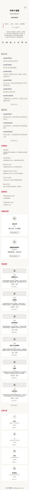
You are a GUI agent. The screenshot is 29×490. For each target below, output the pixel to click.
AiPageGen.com (8, 202)
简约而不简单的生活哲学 (10, 61)
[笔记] (10, 42)
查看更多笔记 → (14, 140)
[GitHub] (3, 42)
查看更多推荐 (14, 405)
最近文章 (4, 54)
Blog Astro (6, 184)
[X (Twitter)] (18, 42)
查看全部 (14, 427)
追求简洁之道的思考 (9, 92)
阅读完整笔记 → (14, 286)
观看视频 (14, 232)
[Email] (6, 42)
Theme (22, 488)
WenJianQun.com (8, 195)
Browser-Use (7, 164)
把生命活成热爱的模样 (10, 67)
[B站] (26, 42)
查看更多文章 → (14, 104)
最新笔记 (4, 110)
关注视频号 (14, 256)
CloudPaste (7, 158)
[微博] (14, 42)
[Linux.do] (22, 42)
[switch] (25, 7)
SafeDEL (6, 150)
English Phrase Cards (10, 171)
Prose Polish (7, 177)
